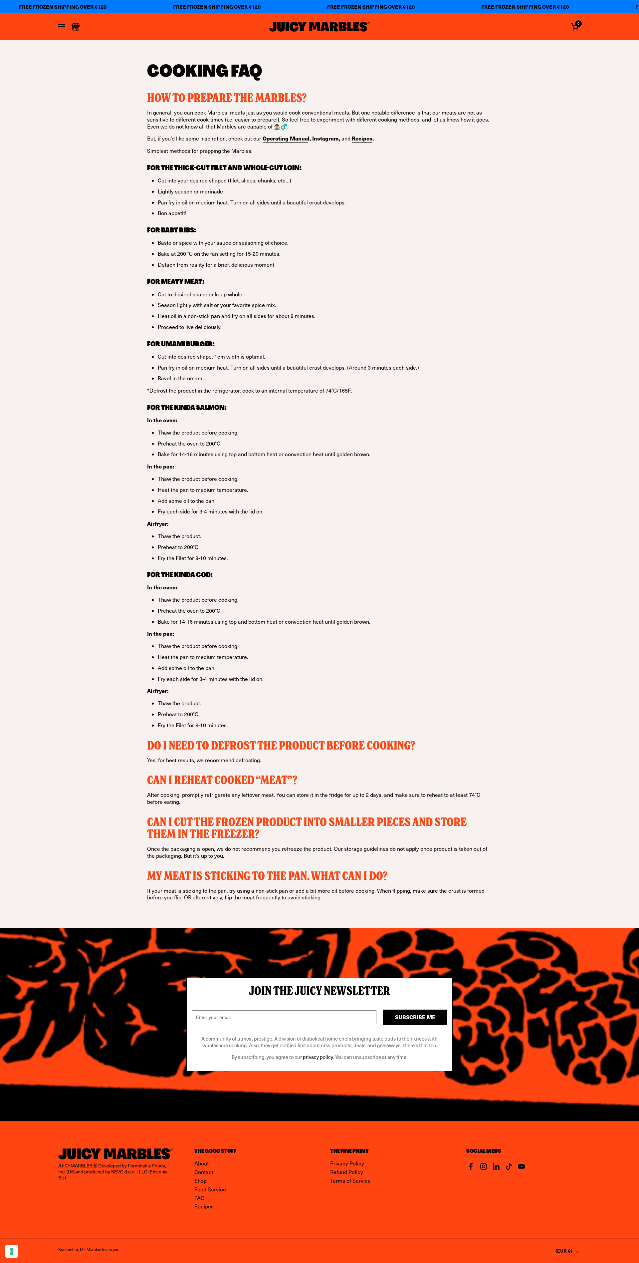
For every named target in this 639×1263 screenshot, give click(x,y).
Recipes (362, 138)
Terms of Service (350, 1180)
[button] (576, 27)
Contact (203, 1171)
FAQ (199, 1197)
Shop (200, 1180)
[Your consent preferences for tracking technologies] (11, 1251)
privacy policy (318, 1057)
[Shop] (76, 27)
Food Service (210, 1189)
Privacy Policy (347, 1163)
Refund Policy (346, 1171)
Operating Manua (285, 138)
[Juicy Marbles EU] (319, 27)
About (201, 1163)
